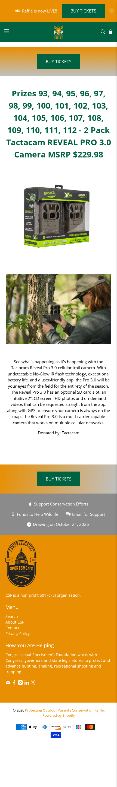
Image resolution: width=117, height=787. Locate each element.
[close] (111, 11)
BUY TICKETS (83, 11)
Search (11, 616)
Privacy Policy (17, 633)
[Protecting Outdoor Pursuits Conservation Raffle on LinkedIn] (26, 683)
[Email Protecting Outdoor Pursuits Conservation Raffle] (7, 683)
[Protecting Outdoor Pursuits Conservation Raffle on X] (32, 683)
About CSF (14, 622)
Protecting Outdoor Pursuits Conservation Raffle (64, 710)
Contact (12, 627)
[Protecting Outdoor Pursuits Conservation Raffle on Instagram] (20, 683)
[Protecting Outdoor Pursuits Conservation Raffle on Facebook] (14, 683)
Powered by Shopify (58, 715)
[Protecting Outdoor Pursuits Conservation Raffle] (58, 31)
